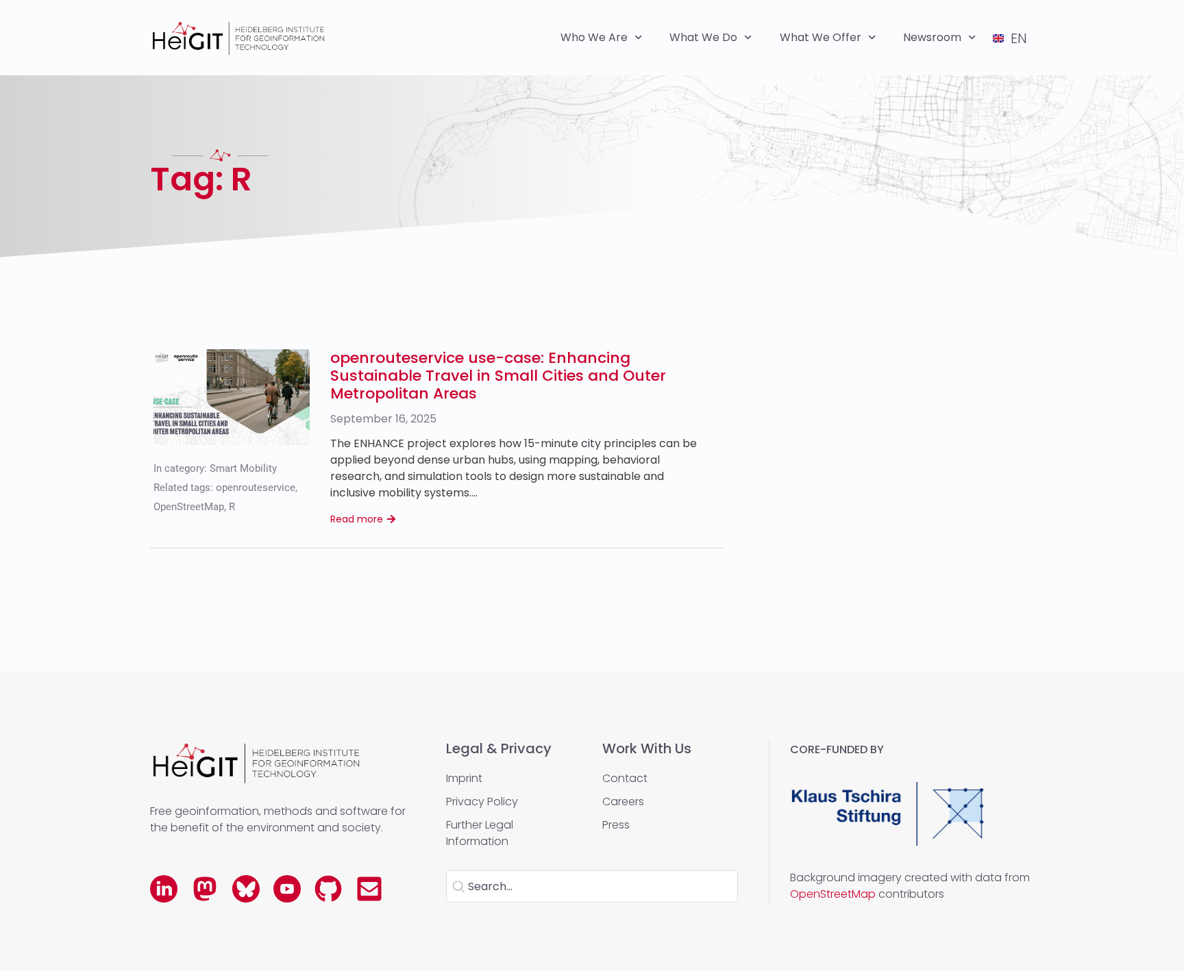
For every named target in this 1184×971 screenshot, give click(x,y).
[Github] (328, 889)
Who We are (594, 37)
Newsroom (932, 37)
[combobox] (592, 886)
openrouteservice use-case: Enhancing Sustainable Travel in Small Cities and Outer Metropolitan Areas (498, 375)
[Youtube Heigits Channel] (287, 889)
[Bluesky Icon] (246, 889)
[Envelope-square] (369, 889)
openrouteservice (255, 487)
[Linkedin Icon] (163, 889)
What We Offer (820, 37)
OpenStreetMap (188, 507)
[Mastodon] (205, 889)
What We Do (703, 37)
